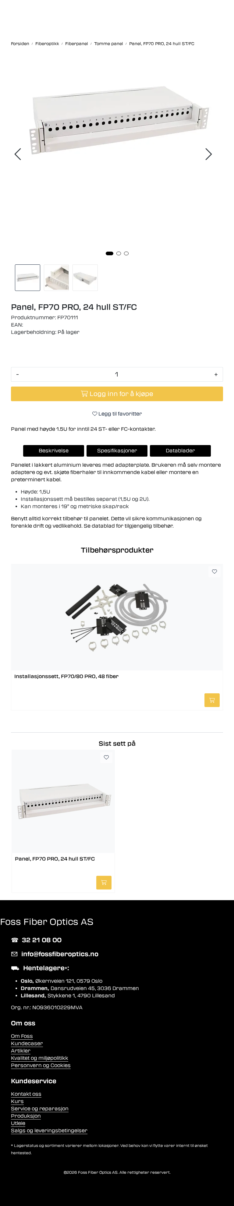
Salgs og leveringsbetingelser (49, 1130)
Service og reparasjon (40, 1109)
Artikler (20, 1051)
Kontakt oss (26, 1094)
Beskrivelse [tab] (54, 451)
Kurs (17, 1101)
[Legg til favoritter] (214, 571)
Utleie (18, 1123)
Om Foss (22, 1036)
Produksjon (26, 1116)
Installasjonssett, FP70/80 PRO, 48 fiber (66, 676)
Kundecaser (27, 1043)
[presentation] (18, 154)
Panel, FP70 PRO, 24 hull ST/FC (55, 859)
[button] (109, 253)
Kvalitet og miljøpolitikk (39, 1058)
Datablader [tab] (180, 451)
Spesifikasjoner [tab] (117, 451)
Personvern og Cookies (41, 1065)
